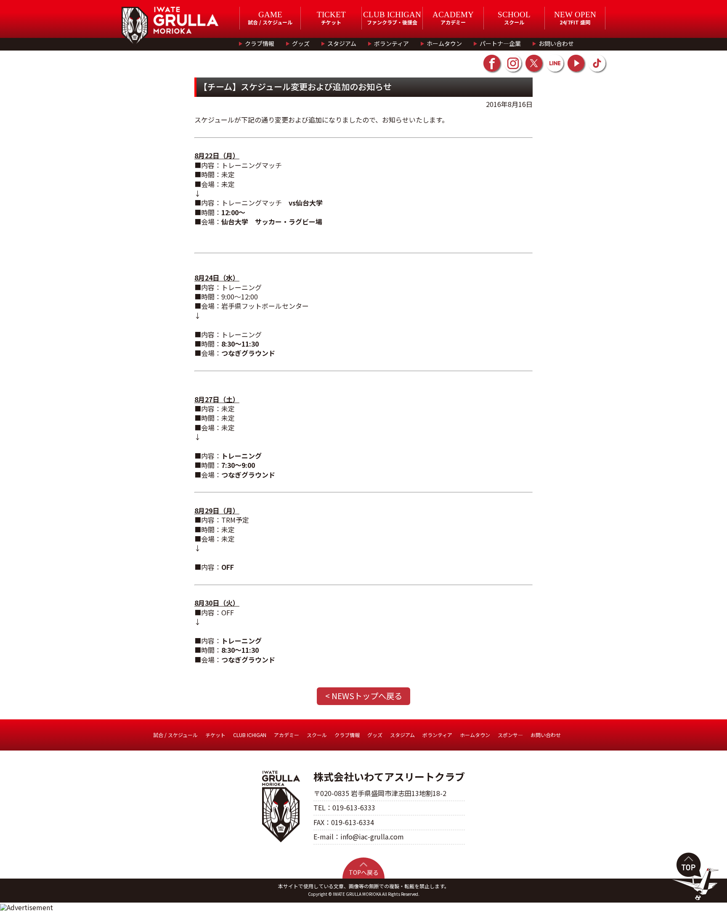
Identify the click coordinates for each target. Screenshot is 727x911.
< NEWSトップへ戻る (363, 696)
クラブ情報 (259, 43)
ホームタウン (444, 43)
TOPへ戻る (364, 872)
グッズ (301, 43)
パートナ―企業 (500, 43)
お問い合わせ (556, 43)
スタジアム (341, 43)
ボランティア (391, 43)
